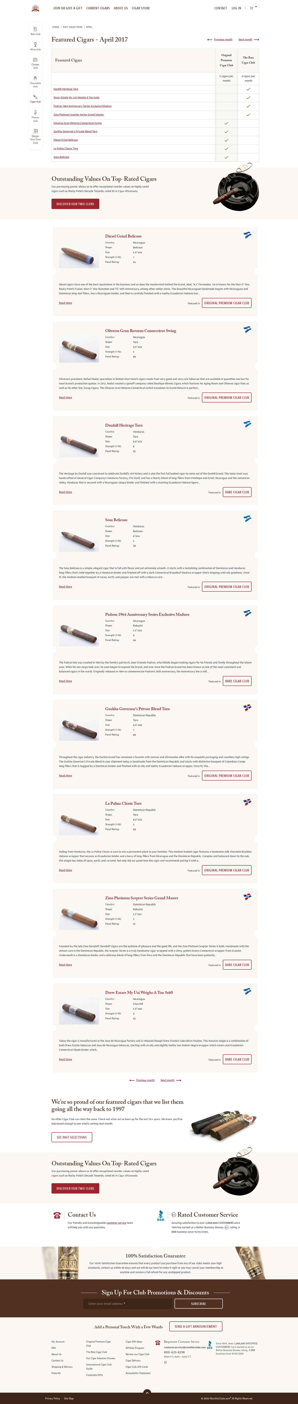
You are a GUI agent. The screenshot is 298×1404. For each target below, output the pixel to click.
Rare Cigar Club (237, 492)
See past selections (72, 1137)
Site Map (69, 1398)
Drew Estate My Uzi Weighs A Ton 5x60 (76, 97)
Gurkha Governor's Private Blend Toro (75, 131)
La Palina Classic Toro (66, 148)
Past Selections (73, 27)
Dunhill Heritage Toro (66, 89)
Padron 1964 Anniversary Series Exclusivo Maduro (82, 106)
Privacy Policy (52, 1398)
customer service (116, 1223)
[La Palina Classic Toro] (79, 823)
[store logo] (35, 6)
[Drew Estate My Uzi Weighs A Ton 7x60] (79, 1012)
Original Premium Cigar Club (226, 303)
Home (56, 27)
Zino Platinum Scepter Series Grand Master (79, 114)
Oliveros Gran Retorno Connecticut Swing (78, 123)
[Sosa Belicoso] (79, 539)
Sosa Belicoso (61, 157)
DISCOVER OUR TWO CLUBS (75, 204)
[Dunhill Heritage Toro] (79, 445)
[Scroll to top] (147, 1392)
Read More (65, 303)
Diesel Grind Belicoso (66, 140)
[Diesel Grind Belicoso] (79, 255)
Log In (236, 8)
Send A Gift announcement (196, 1326)
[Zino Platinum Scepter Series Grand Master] (79, 634)
